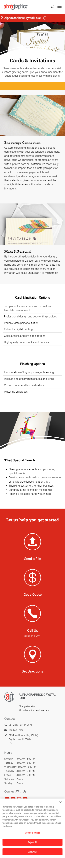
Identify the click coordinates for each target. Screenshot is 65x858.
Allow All (32, 851)
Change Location (27, 706)
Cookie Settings (32, 832)
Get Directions (33, 671)
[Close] (60, 802)
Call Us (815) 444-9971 (20, 724)
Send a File (32, 558)
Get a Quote (33, 594)
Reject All (32, 842)
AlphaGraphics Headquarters (34, 710)
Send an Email (16, 730)
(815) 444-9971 (33, 636)
